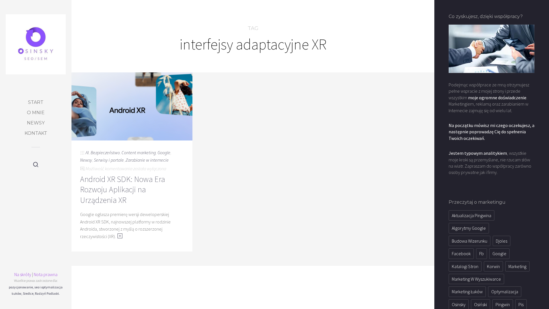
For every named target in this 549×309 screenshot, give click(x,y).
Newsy (36, 123)
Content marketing (139, 152)
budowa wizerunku (469, 241)
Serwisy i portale (109, 160)
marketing (517, 266)
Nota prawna (45, 274)
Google (164, 152)
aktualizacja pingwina (471, 215)
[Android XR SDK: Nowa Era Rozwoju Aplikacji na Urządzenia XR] (131, 106)
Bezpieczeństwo (105, 152)
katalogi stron (465, 266)
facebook (461, 253)
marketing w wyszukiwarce (476, 279)
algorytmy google (469, 228)
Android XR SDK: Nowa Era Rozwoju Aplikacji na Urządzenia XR (122, 189)
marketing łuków (467, 291)
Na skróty (22, 274)
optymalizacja (504, 291)
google (499, 253)
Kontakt (36, 133)
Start (35, 102)
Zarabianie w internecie (147, 160)
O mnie (36, 112)
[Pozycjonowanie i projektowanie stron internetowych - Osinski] (36, 44)
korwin (493, 266)
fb (481, 253)
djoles (501, 241)
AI (87, 152)
